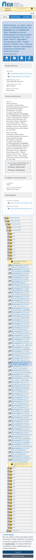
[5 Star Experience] (25, 9)
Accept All (18, 552)
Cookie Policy (10, 544)
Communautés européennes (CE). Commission (22, 73)
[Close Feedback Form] (32, 9)
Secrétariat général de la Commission (19, 76)
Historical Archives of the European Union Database (17, 4)
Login (31, 13)
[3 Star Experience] (22, 9)
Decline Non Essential (18, 556)
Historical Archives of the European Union (20, 203)
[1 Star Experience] (18, 9)
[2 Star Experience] (20, 9)
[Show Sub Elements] (8, 227)
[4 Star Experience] (23, 9)
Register (14, 163)
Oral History (26, 17)
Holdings (5, 17)
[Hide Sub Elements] (5, 218)
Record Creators (15, 17)
